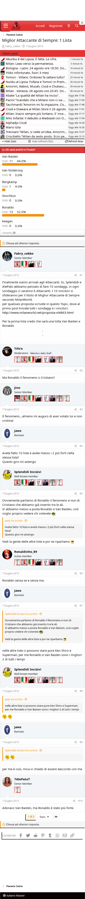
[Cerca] (77, 26)
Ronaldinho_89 (25, 551)
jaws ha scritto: (14, 520)
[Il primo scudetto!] (24, 270)
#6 (81, 573)
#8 (81, 691)
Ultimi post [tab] (10, 53)
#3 (81, 409)
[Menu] (6, 26)
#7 (81, 605)
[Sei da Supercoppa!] (59, 365)
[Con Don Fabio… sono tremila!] (52, 365)
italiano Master (15, 895)
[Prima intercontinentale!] (17, 365)
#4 (81, 446)
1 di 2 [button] (31, 816)
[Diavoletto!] (17, 270)
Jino (17, 387)
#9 (81, 742)
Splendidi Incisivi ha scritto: (21, 614)
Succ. (43, 817)
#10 (80, 801)
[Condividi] (75, 275)
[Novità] (69, 26)
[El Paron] (31, 270)
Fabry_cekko (12, 46)
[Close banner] (82, 23)
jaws (17, 431)
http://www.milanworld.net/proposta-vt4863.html (38, 312)
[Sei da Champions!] (38, 270)
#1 (81, 275)
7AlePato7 (22, 779)
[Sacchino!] (17, 404)
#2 (81, 370)
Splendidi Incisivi (27, 472)
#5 (81, 493)
